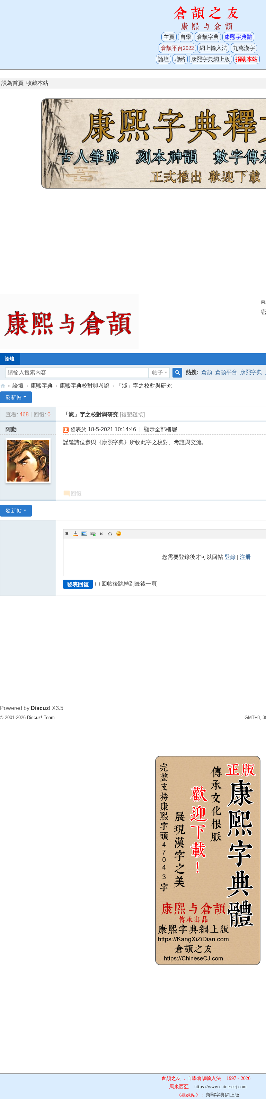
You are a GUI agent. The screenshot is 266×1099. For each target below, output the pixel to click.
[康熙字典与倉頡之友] (69, 321)
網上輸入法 (213, 48)
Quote (101, 533)
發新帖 (14, 397)
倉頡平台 (226, 372)
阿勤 (11, 429)
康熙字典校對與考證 (84, 386)
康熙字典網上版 (210, 59)
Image (84, 533)
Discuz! (41, 708)
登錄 (230, 557)
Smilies (118, 533)
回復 (76, 493)
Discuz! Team (41, 717)
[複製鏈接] (132, 414)
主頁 (169, 37)
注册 (245, 557)
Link (92, 533)
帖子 (157, 372)
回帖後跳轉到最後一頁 (129, 584)
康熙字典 (251, 372)
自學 (185, 37)
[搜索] (177, 373)
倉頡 (206, 372)
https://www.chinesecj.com (220, 1086)
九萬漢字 (244, 48)
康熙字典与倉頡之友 (3, 386)
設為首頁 (12, 83)
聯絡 (180, 59)
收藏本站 (37, 83)
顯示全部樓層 (160, 429)
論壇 (163, 59)
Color (75, 533)
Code (110, 533)
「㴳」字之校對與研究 (144, 386)
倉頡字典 (208, 37)
